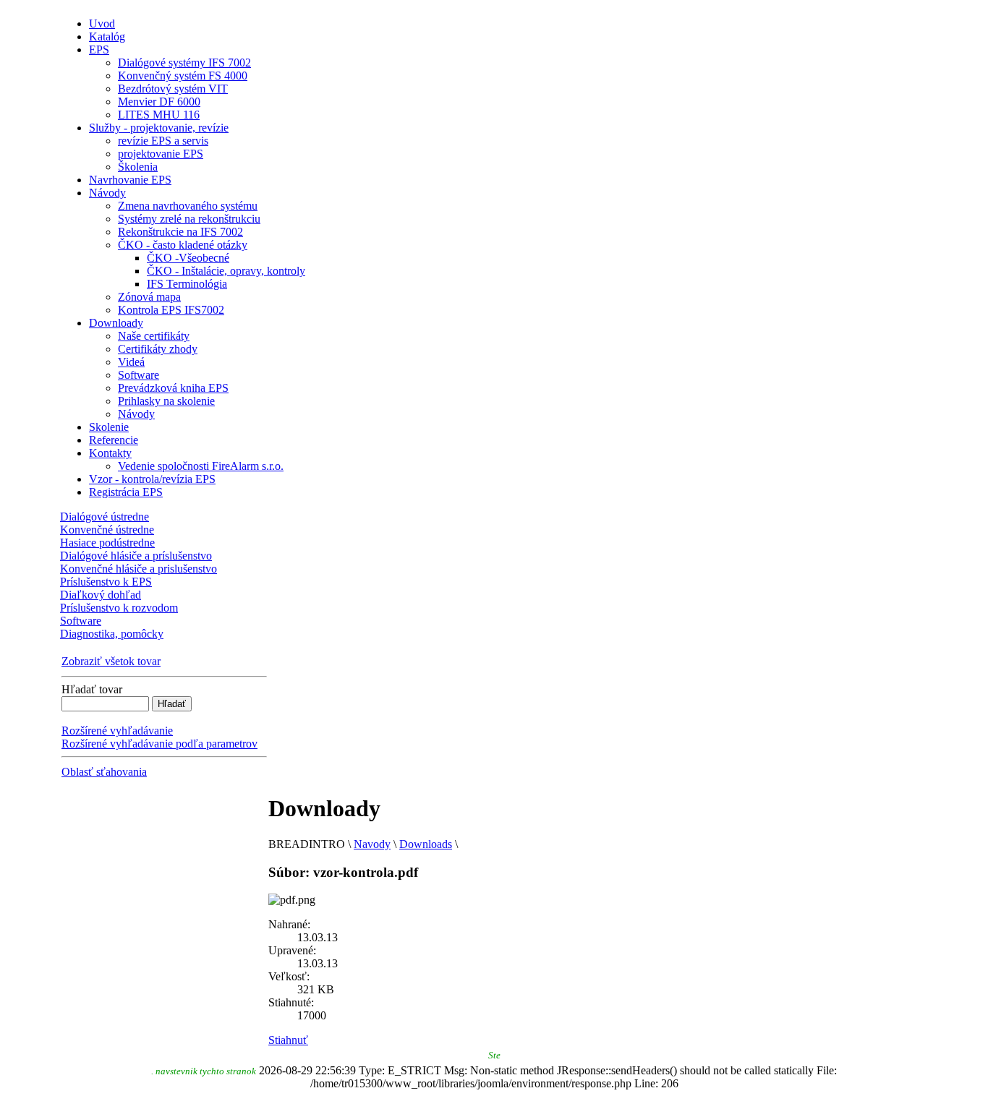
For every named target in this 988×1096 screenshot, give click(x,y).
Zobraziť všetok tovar (111, 661)
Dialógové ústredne (104, 516)
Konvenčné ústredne (107, 529)
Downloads (425, 844)
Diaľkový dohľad (100, 594)
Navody (372, 844)
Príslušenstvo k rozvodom (119, 607)
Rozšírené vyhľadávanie (117, 730)
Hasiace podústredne (107, 542)
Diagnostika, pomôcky (111, 634)
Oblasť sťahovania (104, 772)
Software (80, 621)
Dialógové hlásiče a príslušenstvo (136, 555)
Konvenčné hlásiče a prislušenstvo (138, 568)
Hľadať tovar (91, 689)
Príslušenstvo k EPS (106, 581)
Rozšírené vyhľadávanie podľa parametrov (159, 743)
